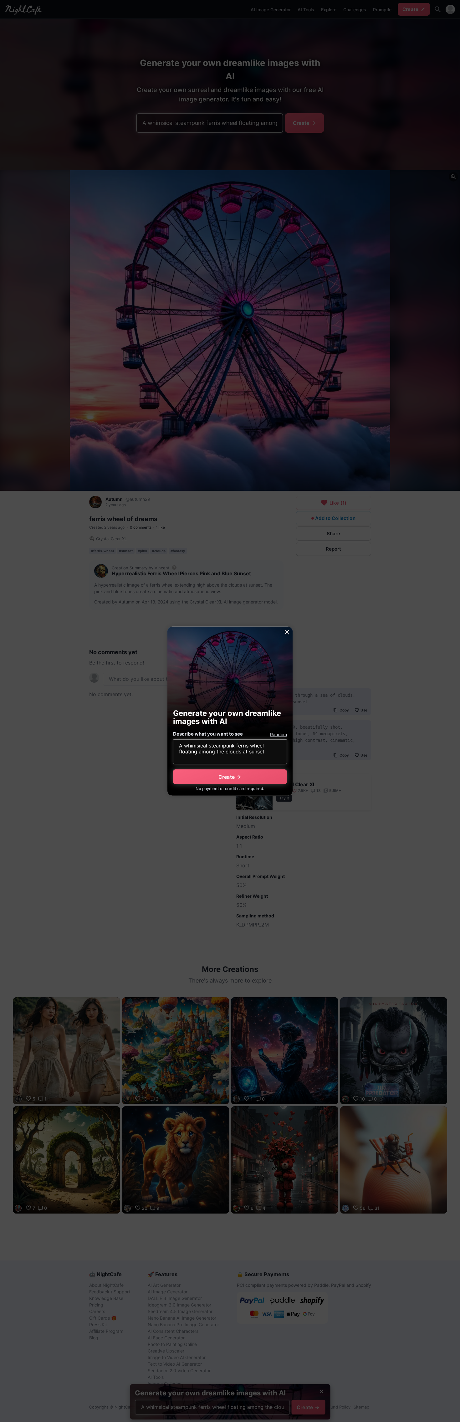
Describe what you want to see (208, 734)
